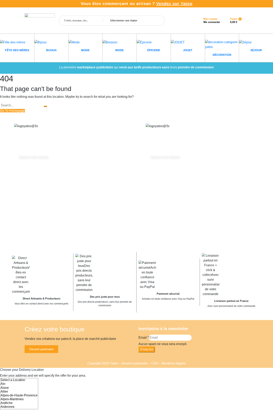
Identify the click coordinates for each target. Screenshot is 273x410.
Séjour (256, 50)
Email (143, 337)
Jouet (187, 50)
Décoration (222, 54)
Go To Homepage (12, 110)
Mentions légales (174, 363)
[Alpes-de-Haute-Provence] (19, 395)
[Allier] (19, 392)
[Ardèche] (19, 403)
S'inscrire (146, 349)
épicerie (153, 50)
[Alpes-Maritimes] (19, 399)
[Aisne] (19, 388)
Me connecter (211, 22)
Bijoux (51, 50)
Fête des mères (17, 50)
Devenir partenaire (135, 363)
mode (85, 50)
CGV (154, 363)
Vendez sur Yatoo (174, 3)
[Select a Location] (19, 380)
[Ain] (19, 384)
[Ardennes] (19, 407)
